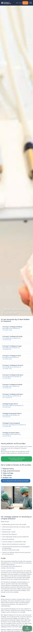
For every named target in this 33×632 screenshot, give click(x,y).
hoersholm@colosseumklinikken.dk (11, 367)
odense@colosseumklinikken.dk (10, 415)
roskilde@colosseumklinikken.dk (11, 386)
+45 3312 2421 (6, 407)
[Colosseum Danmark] (6, 3)
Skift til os (18, 3)
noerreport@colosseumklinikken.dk (11, 376)
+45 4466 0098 (7, 330)
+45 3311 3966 (6, 378)
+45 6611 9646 (6, 436)
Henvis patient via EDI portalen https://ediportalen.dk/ (16, 459)
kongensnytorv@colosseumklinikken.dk (12, 405)
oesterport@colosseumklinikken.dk (11, 396)
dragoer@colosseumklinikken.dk (11, 347)
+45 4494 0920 (7, 359)
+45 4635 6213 (6, 388)
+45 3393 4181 (6, 426)
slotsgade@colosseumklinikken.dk (11, 434)
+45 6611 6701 (6, 417)
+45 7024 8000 (7, 397)
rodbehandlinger (10, 568)
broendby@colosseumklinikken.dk (11, 338)
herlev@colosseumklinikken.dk (10, 357)
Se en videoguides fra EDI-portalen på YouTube (16, 481)
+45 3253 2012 (6, 349)
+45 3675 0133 (6, 339)
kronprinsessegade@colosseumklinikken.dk (14, 424)
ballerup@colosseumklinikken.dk (11, 328)
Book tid (25, 3)
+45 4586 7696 (7, 368)
